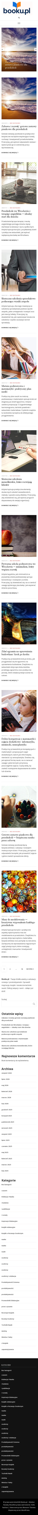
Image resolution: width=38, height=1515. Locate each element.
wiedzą (4, 1331)
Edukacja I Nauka (8, 1197)
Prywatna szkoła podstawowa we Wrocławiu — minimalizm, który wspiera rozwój (18, 567)
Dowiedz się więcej (9, 152)
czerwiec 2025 (7, 1146)
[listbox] (19, 49)
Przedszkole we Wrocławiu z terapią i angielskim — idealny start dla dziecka (18, 65)
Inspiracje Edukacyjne (9, 1221)
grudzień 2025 (7, 1110)
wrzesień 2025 (7, 1128)
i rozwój (4, 1215)
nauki (3, 1252)
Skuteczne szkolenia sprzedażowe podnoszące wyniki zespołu (14, 1033)
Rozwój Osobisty (8, 1319)
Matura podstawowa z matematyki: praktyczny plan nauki (16, 389)
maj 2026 (5, 1085)
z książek (5, 1343)
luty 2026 (5, 1104)
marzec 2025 (6, 1165)
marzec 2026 (6, 1097)
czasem (4, 1191)
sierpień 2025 (7, 1134)
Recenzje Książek (8, 1313)
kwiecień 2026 (7, 1091)
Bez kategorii (10, 58)
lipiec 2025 (6, 1140)
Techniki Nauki (7, 1325)
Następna (29, 969)
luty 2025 (5, 1171)
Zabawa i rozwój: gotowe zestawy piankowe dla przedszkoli (18, 1019)
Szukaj (4, 999)
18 (23, 969)
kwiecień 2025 (7, 1159)
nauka (4, 1239)
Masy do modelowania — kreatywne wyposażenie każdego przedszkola (18, 922)
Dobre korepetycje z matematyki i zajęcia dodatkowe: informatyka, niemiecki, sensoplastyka (19, 742)
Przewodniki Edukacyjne (10, 1300)
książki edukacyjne (8, 1227)
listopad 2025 (7, 1116)
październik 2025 (8, 1122)
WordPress (25, 1510)
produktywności (7, 1288)
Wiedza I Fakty (7, 1337)
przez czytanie (7, 1307)
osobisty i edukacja (9, 1276)
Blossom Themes (29, 1507)
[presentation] (2, 49)
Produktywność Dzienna (10, 1282)
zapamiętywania (8, 1349)
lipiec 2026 (6, 1079)
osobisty (5, 1258)
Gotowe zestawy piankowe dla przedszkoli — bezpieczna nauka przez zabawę (18, 838)
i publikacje (6, 1209)
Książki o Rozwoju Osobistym (12, 1233)
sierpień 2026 (7, 1073)
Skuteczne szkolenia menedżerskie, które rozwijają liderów (17, 482)
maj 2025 (5, 1152)
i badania (5, 1203)
